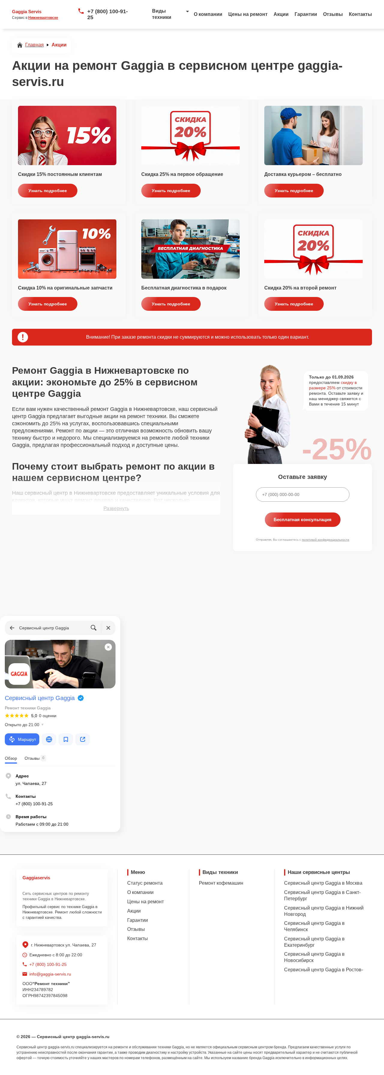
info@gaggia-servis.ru (50, 974)
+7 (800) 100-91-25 (107, 14)
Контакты (360, 14)
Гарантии (306, 14)
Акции (281, 14)
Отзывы (333, 14)
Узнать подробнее (47, 190)
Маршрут (27, 739)
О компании (208, 14)
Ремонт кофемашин (221, 883)
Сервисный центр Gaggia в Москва (323, 883)
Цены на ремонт (248, 14)
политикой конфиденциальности (325, 539)
